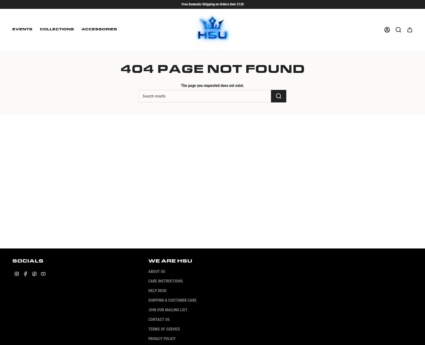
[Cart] (409, 30)
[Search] (278, 96)
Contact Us (159, 319)
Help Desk (157, 290)
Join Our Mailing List (167, 310)
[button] (22, 29)
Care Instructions (165, 281)
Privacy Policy (162, 338)
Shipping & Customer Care (172, 300)
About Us (156, 271)
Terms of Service (164, 329)
